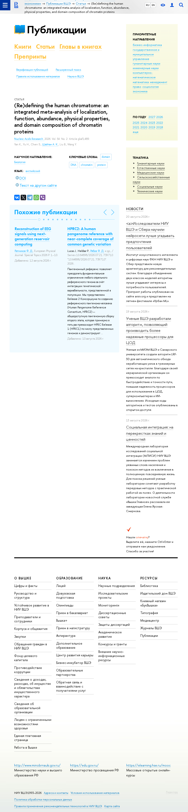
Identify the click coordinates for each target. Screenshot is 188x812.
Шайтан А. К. (50, 144)
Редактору (172, 792)
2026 (159, 117)
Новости (134, 208)
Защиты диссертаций (114, 624)
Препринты (30, 56)
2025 (136, 123)
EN (153, 5)
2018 (159, 127)
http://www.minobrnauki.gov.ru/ (37, 765)
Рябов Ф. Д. (97, 251)
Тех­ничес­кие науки (150, 191)
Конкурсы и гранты (112, 644)
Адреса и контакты (56, 793)
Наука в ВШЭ (75, 76)
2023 (152, 123)
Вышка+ (61, 620)
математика (141, 82)
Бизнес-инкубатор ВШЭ (73, 662)
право (137, 87)
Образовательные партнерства (69, 672)
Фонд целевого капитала (25, 658)
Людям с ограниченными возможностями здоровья (32, 723)
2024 (144, 123)
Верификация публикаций (32, 70)
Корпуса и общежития (30, 628)
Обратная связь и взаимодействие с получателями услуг (71, 686)
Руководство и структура (25, 595)
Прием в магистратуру (73, 628)
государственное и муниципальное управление (146, 54)
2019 (152, 127)
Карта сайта (112, 806)
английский (33, 171)
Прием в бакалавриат (72, 613)
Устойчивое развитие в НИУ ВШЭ (31, 607)
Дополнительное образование (69, 645)
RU (147, 5)
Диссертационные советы (112, 615)
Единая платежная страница (27, 737)
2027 (152, 117)
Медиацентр (149, 620)
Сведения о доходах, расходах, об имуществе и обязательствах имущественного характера (32, 687)
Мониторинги (108, 605)
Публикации (56, 30)
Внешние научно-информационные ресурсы (111, 655)
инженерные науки (146, 68)
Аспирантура (65, 635)
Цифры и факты (25, 586)
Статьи (45, 46)
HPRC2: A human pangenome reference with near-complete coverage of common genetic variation (90, 236)
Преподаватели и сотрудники (27, 619)
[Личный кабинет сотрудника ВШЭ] (172, 5)
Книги (22, 46)
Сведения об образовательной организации (27, 708)
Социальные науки (150, 186)
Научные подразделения (116, 586)
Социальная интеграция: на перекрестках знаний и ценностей (149, 433)
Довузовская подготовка (65, 595)
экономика (140, 91)
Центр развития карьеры (74, 655)
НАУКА (104, 578)
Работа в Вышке (25, 747)
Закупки (20, 636)
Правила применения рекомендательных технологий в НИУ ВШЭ (58, 806)
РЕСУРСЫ (149, 578)
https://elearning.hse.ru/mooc (148, 765)
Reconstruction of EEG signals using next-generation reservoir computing (33, 236)
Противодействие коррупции (28, 669)
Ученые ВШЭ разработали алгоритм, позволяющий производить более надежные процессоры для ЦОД (149, 330)
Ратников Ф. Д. (24, 251)
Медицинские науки (150, 172)
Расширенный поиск (68, 70)
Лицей (61, 586)
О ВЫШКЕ (23, 578)
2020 (144, 127)
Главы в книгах (80, 46)
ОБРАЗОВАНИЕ (69, 578)
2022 (159, 123)
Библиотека (149, 586)
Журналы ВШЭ (151, 628)
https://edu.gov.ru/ (84, 765)
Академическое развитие (110, 634)
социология (150, 87)
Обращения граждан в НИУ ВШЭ (30, 646)
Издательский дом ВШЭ (158, 593)
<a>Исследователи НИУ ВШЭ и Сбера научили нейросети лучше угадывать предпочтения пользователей (150, 235)
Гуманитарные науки (150, 163)
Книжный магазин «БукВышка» (153, 603)
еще (135, 132)
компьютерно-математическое (144, 74)
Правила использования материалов (38, 76)
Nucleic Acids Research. (29, 139)
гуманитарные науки (146, 63)
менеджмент (158, 82)
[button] (39, 219)
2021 (136, 127)
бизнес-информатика (147, 45)
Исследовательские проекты (113, 595)
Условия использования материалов (95, 793)
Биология (19, 162)
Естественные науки (151, 168)
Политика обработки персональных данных (43, 799)
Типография (149, 613)
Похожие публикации (45, 212)
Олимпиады (64, 605)
